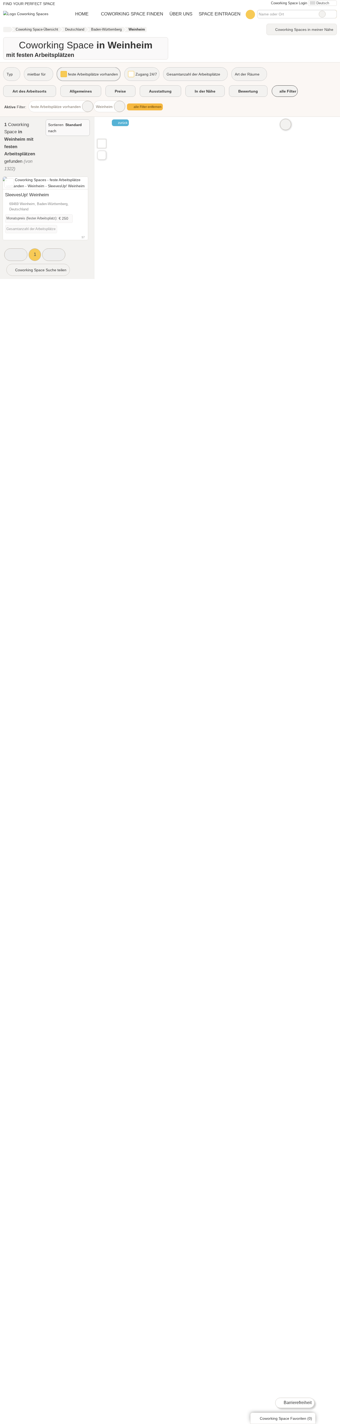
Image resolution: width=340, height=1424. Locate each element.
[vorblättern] (74, 183)
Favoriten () (286, 1418)
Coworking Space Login (288, 3)
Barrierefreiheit (297, 1402)
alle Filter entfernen (147, 107)
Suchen (332, 14)
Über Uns (180, 13)
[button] (15, 254)
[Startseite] (6, 29)
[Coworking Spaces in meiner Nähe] (101, 155)
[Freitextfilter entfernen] (322, 14)
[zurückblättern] (16, 183)
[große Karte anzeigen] (101, 143)
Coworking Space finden (132, 13)
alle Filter (287, 91)
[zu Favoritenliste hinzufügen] (9, 183)
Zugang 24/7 (146, 74)
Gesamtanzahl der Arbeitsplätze (193, 74)
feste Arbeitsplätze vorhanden (93, 74)
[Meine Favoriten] (250, 14)
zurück (122, 122)
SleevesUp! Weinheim (27, 194)
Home (81, 13)
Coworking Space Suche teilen (40, 270)
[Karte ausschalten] (285, 124)
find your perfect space (29, 4)
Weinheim (104, 107)
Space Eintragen (219, 13)
